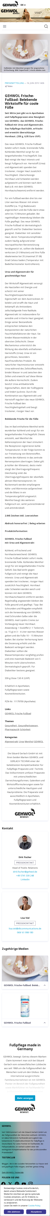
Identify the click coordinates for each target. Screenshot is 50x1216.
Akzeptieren (36, 1212)
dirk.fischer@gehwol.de (25, 871)
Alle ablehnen (14, 1212)
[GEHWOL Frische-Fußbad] (25, 1006)
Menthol (29, 741)
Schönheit (25, 729)
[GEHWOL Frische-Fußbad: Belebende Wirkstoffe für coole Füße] (25, 968)
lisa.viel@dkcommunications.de (25, 928)
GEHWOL (38, 741)
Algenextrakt (11, 741)
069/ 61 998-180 (25, 932)
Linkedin (25, 879)
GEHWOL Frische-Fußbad (18, 713)
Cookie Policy (34, 1205)
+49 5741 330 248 (25, 875)
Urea (21, 741)
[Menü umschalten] (4, 26)
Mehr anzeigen (25, 1098)
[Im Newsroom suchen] (46, 26)
